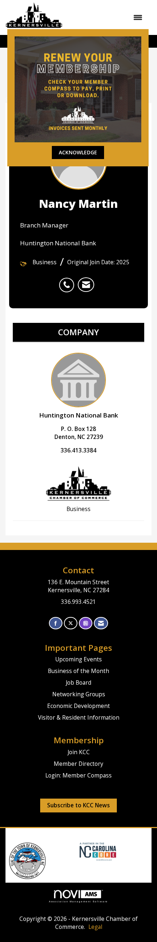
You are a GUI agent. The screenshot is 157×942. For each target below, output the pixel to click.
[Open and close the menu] (106, 17)
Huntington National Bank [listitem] (78, 415)
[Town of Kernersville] (77, 851)
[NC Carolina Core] (97, 851)
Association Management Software (78, 901)
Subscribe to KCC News (78, 805)
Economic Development (78, 706)
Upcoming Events (78, 659)
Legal (95, 927)
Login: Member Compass (78, 775)
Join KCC (79, 752)
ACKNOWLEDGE (78, 152)
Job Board (78, 682)
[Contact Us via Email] (101, 623)
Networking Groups (78, 694)
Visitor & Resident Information (78, 717)
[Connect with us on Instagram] (85, 623)
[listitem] (68, 281)
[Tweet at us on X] (70, 623)
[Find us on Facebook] (55, 623)
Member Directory (78, 764)
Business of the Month (78, 671)
